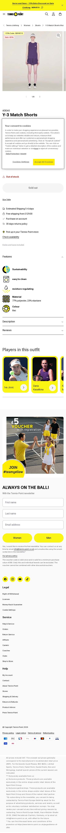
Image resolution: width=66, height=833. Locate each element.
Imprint (23, 154)
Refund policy (48, 733)
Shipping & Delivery (10, 696)
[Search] (46, 14)
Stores (5, 691)
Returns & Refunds (10, 702)
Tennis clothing (12, 25)
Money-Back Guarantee (12, 605)
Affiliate (5, 640)
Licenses (6, 599)
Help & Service (8, 624)
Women (27, 25)
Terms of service (34, 733)
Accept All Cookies (44, 162)
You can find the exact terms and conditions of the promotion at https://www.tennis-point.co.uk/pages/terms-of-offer (32, 824)
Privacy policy (8, 733)
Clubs (4, 656)
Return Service (8, 634)
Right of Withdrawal (10, 594)
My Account (7, 675)
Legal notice (21, 733)
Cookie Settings (8, 610)
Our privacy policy (9, 556)
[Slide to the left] (26, 96)
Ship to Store (7, 661)
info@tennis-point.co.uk (24, 549)
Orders (5, 629)
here (36, 148)
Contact (5, 680)
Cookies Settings (21, 162)
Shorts (38, 25)
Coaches (6, 651)
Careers (5, 645)
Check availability (10, 237)
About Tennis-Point (10, 686)
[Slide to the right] (39, 96)
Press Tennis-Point (10, 713)
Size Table (6, 199)
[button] (4, 14)
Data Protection (12, 154)
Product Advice (8, 707)
